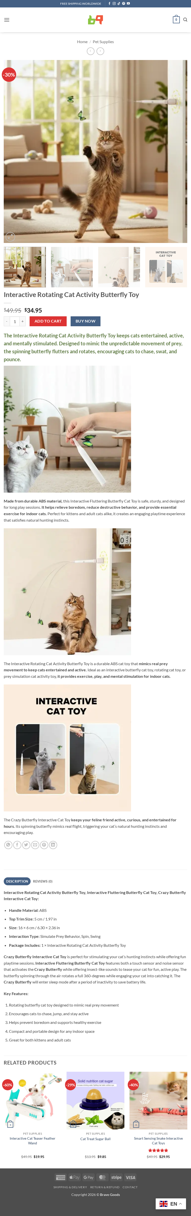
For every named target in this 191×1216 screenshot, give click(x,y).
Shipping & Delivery (70, 1187)
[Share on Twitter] (26, 845)
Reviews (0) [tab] (43, 881)
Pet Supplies (103, 41)
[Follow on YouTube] (128, 3)
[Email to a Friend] (35, 845)
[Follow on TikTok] (118, 3)
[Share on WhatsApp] (8, 845)
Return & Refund (105, 1187)
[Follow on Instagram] (114, 3)
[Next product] (91, 51)
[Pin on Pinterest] (44, 845)
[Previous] (13, 151)
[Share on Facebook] (17, 845)
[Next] (177, 151)
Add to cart (48, 321)
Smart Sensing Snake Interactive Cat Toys (158, 1140)
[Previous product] (100, 51)
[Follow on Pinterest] (123, 3)
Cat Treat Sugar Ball (95, 1139)
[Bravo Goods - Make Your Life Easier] (95, 19)
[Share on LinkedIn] (53, 845)
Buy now (86, 321)
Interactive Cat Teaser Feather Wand (32, 1140)
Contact (130, 1187)
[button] (7, 20)
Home (82, 41)
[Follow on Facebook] (109, 3)
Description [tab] (17, 881)
